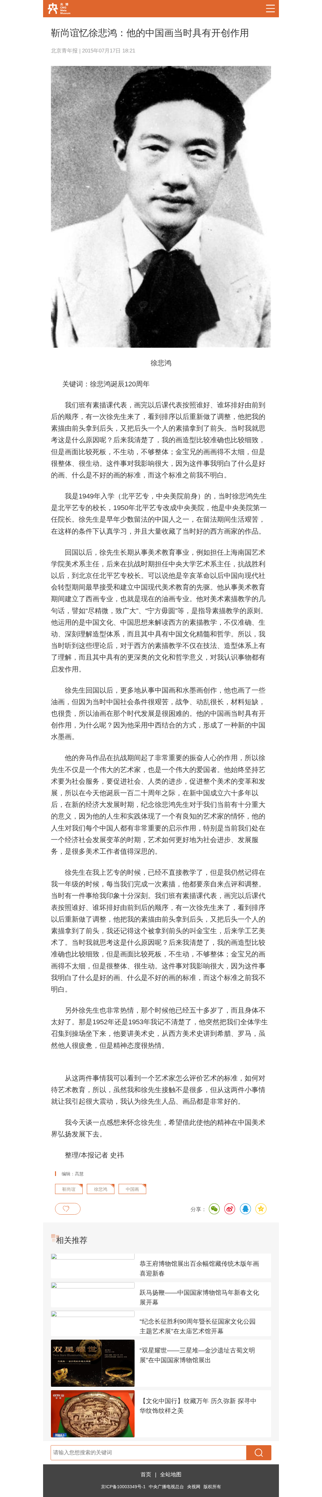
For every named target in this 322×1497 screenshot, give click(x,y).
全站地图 (170, 1474)
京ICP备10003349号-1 (123, 1486)
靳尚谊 (68, 1189)
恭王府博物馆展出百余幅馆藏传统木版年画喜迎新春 (199, 1268)
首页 (146, 1474)
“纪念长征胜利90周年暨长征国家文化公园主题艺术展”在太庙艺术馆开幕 (198, 1326)
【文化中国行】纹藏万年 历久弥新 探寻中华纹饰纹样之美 (198, 1405)
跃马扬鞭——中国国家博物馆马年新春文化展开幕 (199, 1297)
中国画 (132, 1189)
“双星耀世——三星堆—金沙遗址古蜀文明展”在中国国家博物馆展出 (197, 1355)
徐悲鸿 (100, 1189)
